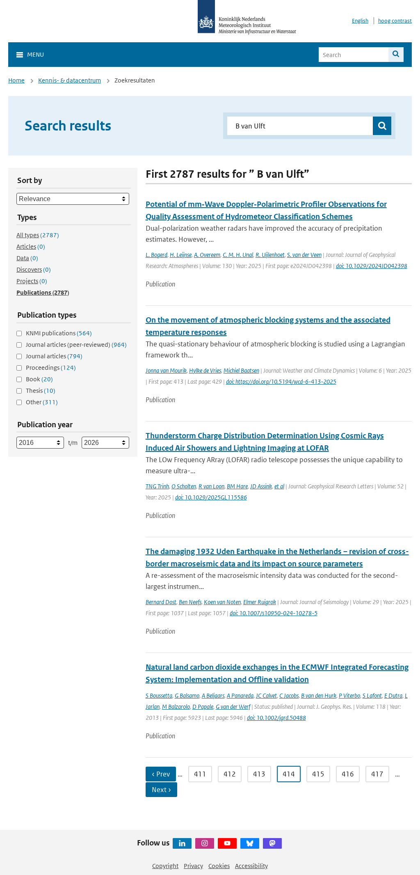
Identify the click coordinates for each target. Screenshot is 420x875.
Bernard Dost (161, 602)
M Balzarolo (176, 706)
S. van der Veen (304, 255)
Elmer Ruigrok (259, 602)
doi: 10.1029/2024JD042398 (371, 266)
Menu (35, 54)
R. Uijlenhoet (270, 255)
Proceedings (51, 367)
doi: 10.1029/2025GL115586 (211, 497)
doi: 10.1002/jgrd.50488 (276, 718)
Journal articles (54, 356)
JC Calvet (266, 695)
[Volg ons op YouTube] (227, 843)
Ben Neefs (190, 602)
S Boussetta (159, 695)
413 (259, 774)
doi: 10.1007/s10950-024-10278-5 (273, 613)
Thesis (40, 390)
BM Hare (237, 486)
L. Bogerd (156, 255)
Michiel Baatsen (241, 370)
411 (200, 774)
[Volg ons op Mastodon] (272, 843)
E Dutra (393, 695)
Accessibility (251, 866)
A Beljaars (213, 695)
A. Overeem (207, 255)
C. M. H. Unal (238, 255)
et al (279, 486)
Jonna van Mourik (166, 370)
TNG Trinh (157, 486)
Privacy (193, 866)
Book (39, 379)
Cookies (219, 866)
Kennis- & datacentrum (69, 80)
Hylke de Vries (205, 370)
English (360, 20)
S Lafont (372, 695)
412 (230, 774)
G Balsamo (187, 695)
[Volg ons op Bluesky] (250, 843)
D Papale (202, 706)
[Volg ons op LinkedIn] (182, 843)
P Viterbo (349, 695)
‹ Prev (161, 774)
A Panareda (240, 695)
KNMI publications (59, 333)
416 (348, 774)
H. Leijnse (181, 255)
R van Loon (211, 486)
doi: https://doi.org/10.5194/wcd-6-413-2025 (281, 381)
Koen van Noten (222, 602)
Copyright (165, 866)
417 (377, 774)
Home (16, 80)
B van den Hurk (318, 695)
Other (42, 402)
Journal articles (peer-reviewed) (76, 344)
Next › (161, 789)
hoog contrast (395, 20)
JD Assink (261, 486)
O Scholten (183, 486)
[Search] (396, 54)
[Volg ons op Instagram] (205, 843)
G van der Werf (233, 706)
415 (318, 774)
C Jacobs (289, 695)
